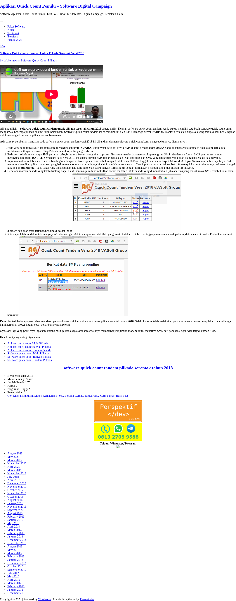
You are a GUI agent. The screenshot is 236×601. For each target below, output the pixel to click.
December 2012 (16, 563)
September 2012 (16, 569)
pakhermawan (10, 60)
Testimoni (13, 33)
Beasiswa (12, 36)
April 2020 (13, 466)
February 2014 (16, 533)
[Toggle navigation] (1, 21)
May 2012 (13, 576)
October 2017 (15, 490)
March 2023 (14, 460)
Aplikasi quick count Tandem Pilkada (29, 350)
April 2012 (13, 579)
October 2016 (15, 496)
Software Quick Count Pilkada (39, 60)
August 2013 (14, 546)
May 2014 (13, 523)
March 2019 (14, 470)
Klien (10, 29)
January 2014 (15, 536)
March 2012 (14, 583)
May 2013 (13, 549)
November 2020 (16, 463)
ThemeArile (87, 599)
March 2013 (14, 553)
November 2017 (16, 486)
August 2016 (14, 500)
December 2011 (16, 593)
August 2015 (14, 513)
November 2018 (16, 473)
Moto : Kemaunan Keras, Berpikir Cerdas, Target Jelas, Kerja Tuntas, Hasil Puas (81, 395)
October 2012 (15, 566)
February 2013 (16, 556)
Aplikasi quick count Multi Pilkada (27, 343)
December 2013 (16, 539)
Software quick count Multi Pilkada (28, 353)
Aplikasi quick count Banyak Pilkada (29, 346)
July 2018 (13, 476)
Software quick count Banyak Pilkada (29, 356)
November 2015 (16, 506)
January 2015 (15, 519)
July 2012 (13, 573)
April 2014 (13, 526)
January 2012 (15, 589)
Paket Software (16, 26)
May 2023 (13, 456)
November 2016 (16, 493)
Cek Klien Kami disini (20, 395)
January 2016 (15, 503)
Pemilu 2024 (14, 39)
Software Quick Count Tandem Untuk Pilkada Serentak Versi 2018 (42, 53)
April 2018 (13, 480)
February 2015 (16, 516)
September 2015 (16, 509)
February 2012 (16, 586)
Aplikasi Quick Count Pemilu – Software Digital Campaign (56, 6)
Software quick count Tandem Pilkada (29, 360)
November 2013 (16, 543)
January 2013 (15, 559)
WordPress (44, 599)
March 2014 (14, 529)
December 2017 (16, 483)
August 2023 (14, 453)
